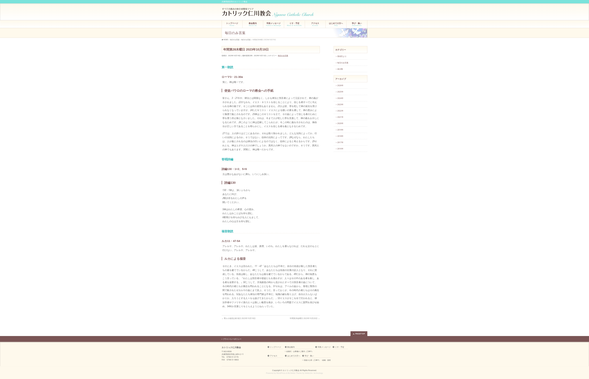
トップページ (275, 347)
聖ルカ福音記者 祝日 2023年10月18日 (239, 318)
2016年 (340, 148)
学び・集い (309, 356)
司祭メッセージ (324, 347)
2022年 (340, 110)
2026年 (340, 85)
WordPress (281, 373)
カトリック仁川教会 (291, 370)
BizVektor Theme (295, 373)
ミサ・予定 (339, 347)
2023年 (340, 104)
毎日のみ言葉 (283, 55)
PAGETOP (360, 334)
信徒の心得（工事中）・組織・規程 (317, 360)
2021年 (340, 117)
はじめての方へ (293, 356)
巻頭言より (341, 56)
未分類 (340, 69)
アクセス (273, 356)
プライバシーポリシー (232, 339)
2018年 (340, 136)
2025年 (340, 91)
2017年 (340, 142)
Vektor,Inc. (309, 373)
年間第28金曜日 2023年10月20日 (305, 318)
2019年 (340, 129)
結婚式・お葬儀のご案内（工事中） (299, 351)
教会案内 (291, 347)
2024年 (340, 98)
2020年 (340, 123)
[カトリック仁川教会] (268, 14)
